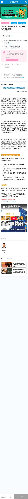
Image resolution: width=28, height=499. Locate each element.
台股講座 (7, 64)
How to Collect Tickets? (12, 59)
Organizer (3, 497)
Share (24, 5)
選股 (13, 64)
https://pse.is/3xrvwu (10, 202)
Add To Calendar (8, 44)
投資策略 (7, 67)
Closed (21, 496)
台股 (18, 64)
